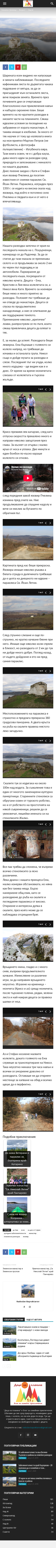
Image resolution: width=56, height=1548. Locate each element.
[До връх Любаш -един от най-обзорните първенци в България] (9, 1356)
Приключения (23, 50)
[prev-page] (4, 1366)
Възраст (22, 10)
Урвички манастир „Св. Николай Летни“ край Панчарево (42, 1271)
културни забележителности (15, 1233)
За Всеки (7, 1334)
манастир (32, 1233)
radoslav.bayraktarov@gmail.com (37, 1427)
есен (23, 1230)
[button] (4, 3)
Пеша (31, 50)
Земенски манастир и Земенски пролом (13, 1270)
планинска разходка (12, 1236)
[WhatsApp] (24, 67)
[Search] (52, 3)
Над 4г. (31, 10)
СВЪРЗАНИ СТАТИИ (13, 1320)
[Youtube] (35, 1435)
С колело (38, 50)
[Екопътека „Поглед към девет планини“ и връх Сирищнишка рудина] (9, 1343)
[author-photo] (28, 1298)
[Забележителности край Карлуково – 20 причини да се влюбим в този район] (9, 1468)
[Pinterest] (18, 67)
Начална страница (8, 10)
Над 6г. (6, 1360)
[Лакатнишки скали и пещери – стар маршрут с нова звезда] (9, 1330)
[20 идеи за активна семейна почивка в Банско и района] (9, 1481)
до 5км (15, 1230)
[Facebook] (5, 67)
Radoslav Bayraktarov (28, 1301)
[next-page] (8, 1366)
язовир (26, 1236)
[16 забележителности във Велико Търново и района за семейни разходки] (9, 1455)
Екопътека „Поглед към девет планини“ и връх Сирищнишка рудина (33, 1343)
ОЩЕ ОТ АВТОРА (34, 1320)
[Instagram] (31, 1307)
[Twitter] (11, 67)
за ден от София (34, 1230)
